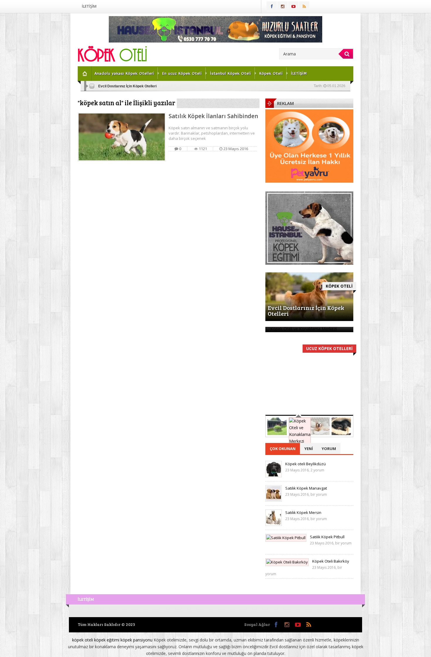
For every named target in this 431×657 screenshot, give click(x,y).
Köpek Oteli (271, 73)
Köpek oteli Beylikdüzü (305, 463)
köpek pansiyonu (136, 640)
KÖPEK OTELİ (339, 286)
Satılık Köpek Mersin (303, 512)
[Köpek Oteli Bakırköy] (287, 562)
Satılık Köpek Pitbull (327, 536)
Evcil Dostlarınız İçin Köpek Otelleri (127, 86)
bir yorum (318, 494)
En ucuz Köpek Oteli (182, 73)
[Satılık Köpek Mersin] (273, 524)
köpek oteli (82, 640)
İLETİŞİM (89, 6)
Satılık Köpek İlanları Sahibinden (213, 116)
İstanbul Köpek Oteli (230, 73)
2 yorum (317, 470)
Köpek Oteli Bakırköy (330, 561)
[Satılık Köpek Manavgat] (273, 500)
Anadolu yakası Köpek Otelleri (124, 73)
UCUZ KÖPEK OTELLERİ (329, 348)
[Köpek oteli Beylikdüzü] (273, 475)
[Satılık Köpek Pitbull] (285, 537)
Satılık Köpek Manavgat (306, 488)
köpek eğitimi (106, 640)
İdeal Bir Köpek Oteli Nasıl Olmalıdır (308, 403)
